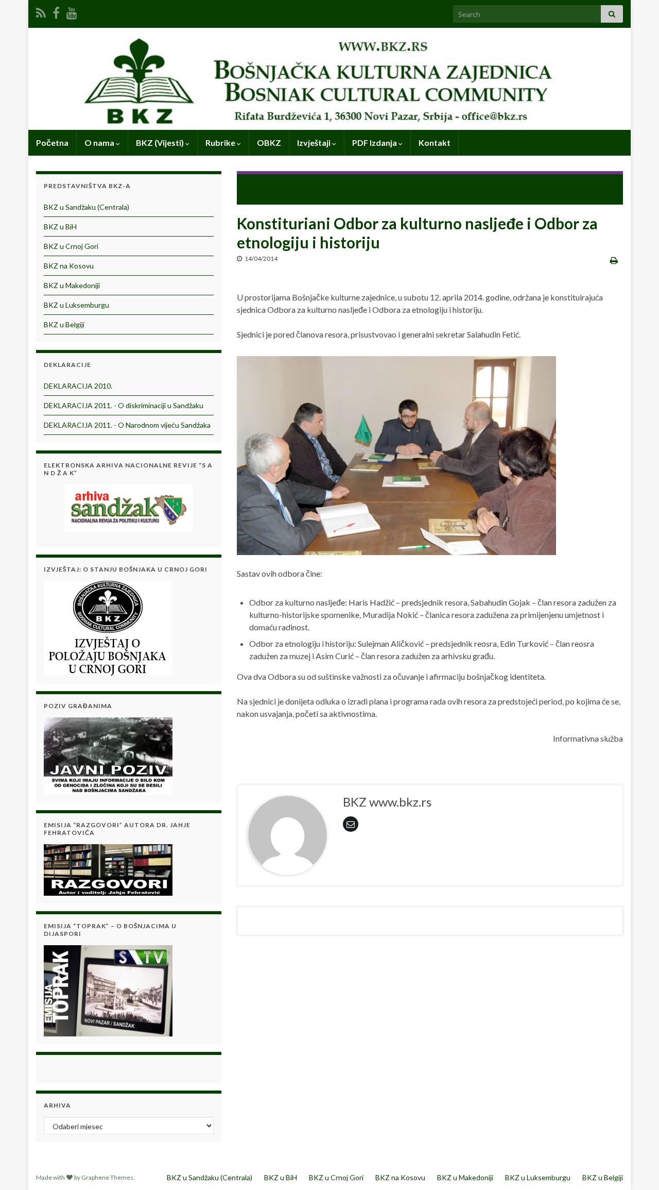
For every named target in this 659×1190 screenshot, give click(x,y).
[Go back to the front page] (329, 79)
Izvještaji (314, 142)
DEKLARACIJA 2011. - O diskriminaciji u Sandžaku (123, 405)
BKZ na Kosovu (69, 265)
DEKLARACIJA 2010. (78, 385)
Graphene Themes (107, 1177)
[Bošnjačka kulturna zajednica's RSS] (41, 11)
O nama (100, 142)
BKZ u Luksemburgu (76, 304)
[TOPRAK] (108, 989)
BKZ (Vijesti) (160, 142)
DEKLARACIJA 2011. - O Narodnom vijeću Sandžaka (127, 425)
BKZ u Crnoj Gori (71, 246)
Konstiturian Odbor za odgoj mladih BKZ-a (322, 183)
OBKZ (269, 142)
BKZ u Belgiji (64, 324)
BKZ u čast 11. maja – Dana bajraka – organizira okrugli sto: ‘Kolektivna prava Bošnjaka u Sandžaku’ (529, 188)
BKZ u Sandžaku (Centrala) (86, 207)
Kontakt (434, 142)
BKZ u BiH (60, 226)
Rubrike (221, 142)
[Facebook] (56, 11)
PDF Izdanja (375, 142)
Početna (52, 142)
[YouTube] (71, 11)
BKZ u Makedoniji (72, 285)
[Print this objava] (614, 260)
